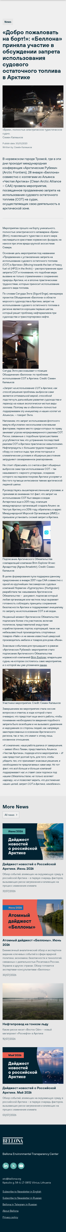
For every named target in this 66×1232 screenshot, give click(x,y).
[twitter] (13, 1166)
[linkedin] (6, 1166)
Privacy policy (10, 1217)
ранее (43, 665)
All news (9, 814)
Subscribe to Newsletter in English (22, 1191)
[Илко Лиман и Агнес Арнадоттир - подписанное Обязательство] (33, 539)
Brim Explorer (38, 657)
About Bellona (10, 1210)
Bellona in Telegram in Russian (20, 1204)
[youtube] (21, 1166)
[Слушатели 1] (33, 685)
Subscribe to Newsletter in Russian (22, 1198)
